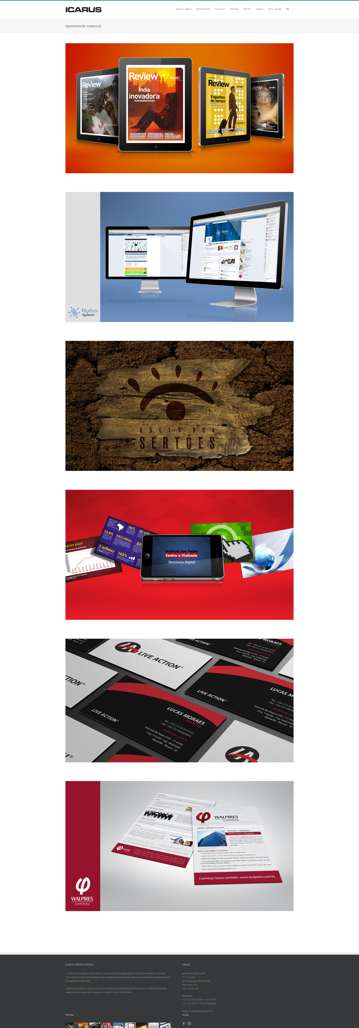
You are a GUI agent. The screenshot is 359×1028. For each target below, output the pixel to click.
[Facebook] (183, 1023)
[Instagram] (189, 1023)
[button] (288, 8)
